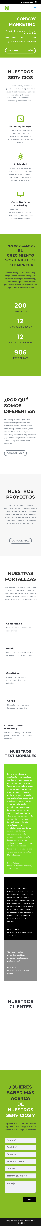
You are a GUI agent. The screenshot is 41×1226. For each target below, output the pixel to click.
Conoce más (15, 453)
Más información (20, 50)
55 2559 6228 (28, 2)
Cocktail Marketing (20, 1221)
